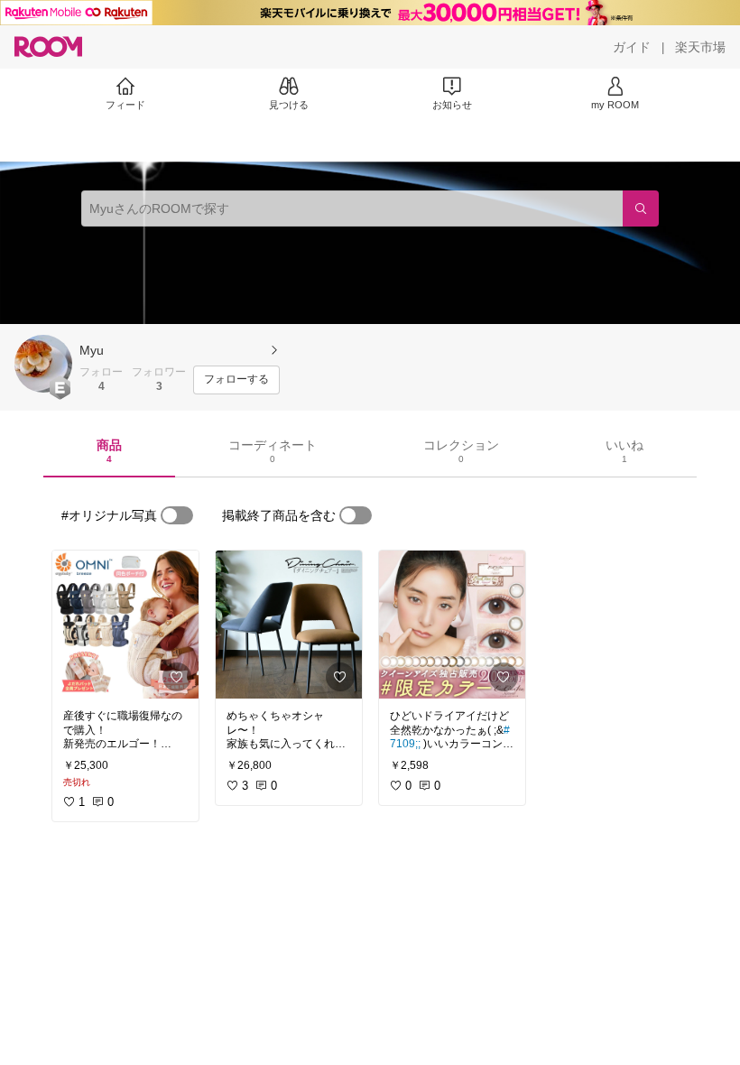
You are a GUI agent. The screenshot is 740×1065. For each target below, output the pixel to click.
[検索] (641, 208)
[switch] (177, 515)
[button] (43, 364)
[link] (125, 625)
